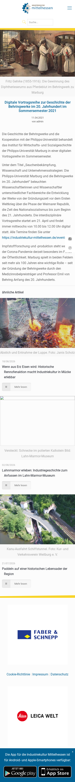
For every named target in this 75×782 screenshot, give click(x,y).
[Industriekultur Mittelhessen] (37, 8)
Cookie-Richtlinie (18, 674)
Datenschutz (59, 674)
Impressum (40, 674)
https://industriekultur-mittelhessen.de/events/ (35, 238)
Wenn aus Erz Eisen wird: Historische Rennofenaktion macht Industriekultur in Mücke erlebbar (36, 372)
